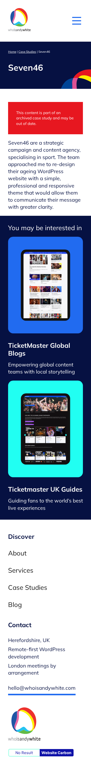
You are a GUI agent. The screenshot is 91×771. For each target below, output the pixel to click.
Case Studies (27, 52)
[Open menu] (76, 20)
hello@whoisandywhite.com (42, 688)
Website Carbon (56, 752)
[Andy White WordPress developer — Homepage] (19, 21)
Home (12, 52)
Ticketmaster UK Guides (45, 489)
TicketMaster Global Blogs (39, 349)
